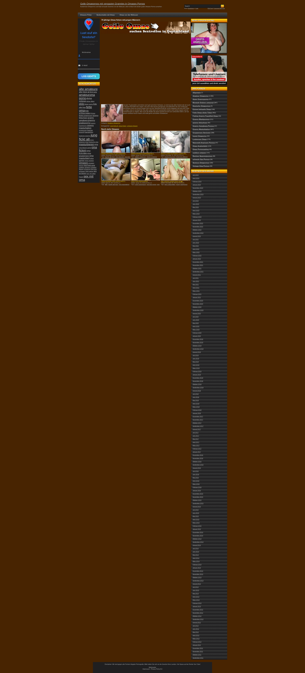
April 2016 (196, 481)
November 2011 (198, 651)
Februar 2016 (197, 487)
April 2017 (196, 442)
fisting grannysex (85, 116)
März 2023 (196, 214)
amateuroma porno (170, 157)
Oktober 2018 (197, 384)
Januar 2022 (197, 259)
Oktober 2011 (197, 655)
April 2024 (196, 178)
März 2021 (196, 291)
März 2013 (196, 600)
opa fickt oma (89, 165)
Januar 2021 (197, 297)
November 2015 (198, 497)
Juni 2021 (196, 281)
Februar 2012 (197, 642)
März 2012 (196, 638)
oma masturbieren (124, 184)
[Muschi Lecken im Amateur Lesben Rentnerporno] (175, 142)
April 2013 (196, 597)
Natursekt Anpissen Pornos (204, 143)
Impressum (146, 669)
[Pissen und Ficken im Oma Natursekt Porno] (115, 142)
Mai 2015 (196, 516)
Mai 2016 (196, 478)
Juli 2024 (196, 175)
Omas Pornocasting (201, 149)
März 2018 (196, 407)
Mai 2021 (196, 284)
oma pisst (127, 157)
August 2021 (197, 275)
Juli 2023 (196, 201)
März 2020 (196, 329)
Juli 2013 (196, 587)
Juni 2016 (196, 474)
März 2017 (196, 445)
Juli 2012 (196, 626)
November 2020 (198, 304)
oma (96, 144)
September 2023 (198, 194)
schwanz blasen (132, 126)
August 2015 (197, 507)
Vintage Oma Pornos (201, 166)
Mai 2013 (196, 593)
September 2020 (198, 310)
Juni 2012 (196, 629)
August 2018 (197, 391)
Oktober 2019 (197, 346)
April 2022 (196, 249)
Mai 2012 (196, 632)
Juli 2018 (196, 394)
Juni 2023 (196, 204)
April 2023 (196, 210)
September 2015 (198, 503)
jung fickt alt (114, 126)
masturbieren (86, 144)
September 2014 (198, 542)
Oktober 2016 (197, 461)
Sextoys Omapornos (201, 163)
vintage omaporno (152, 157)
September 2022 (198, 233)
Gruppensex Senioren (201, 133)
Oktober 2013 (197, 577)
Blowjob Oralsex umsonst (203, 103)
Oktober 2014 (197, 539)
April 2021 (196, 288)
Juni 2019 (196, 358)
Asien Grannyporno (201, 99)
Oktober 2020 (197, 307)
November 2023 (198, 188)
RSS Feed (210, 8)
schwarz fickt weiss (86, 171)
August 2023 (197, 198)
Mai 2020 (196, 323)
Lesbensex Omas (200, 139)
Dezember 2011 (198, 648)
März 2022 (196, 252)
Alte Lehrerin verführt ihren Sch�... (172, 181)
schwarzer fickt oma (90, 169)
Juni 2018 (196, 397)
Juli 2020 (196, 317)
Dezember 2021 (198, 262)
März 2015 (196, 523)
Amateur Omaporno (114, 123)
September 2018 (198, 387)
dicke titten (90, 101)
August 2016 (197, 468)
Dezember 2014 (198, 532)
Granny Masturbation (201, 129)
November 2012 (198, 613)
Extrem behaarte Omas (202, 109)
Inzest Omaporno (200, 136)
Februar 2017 (197, 449)
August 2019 (197, 352)
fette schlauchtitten (170, 184)
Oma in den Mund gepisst (139, 181)
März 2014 (196, 561)
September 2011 (198, 658)
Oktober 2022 (197, 230)
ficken (93, 113)
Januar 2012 (197, 645)
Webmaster (152, 667)
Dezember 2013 (198, 571)
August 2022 (197, 236)
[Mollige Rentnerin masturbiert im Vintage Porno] (145, 142)
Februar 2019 (197, 371)
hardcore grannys (84, 136)
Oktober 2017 (197, 423)
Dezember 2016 (198, 455)
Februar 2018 (197, 410)
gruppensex (83, 130)
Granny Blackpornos (201, 119)
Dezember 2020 (198, 301)
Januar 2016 (197, 490)
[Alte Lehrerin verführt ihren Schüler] (175, 169)
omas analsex (89, 161)
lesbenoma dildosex (182, 157)
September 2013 (198, 581)
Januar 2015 (197, 529)
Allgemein (197, 93)
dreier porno (89, 104)
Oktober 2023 (197, 191)
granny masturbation (86, 126)
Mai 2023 (196, 207)
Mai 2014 (196, 555)
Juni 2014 (196, 552)
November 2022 (198, 226)
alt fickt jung (92, 92)
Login (197, 8)
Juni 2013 (196, 590)
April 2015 (196, 519)
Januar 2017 (197, 452)
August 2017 (197, 429)
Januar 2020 (197, 336)
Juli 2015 (196, 510)
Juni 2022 (196, 243)
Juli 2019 (196, 355)
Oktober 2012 (197, 616)
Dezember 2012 (198, 610)
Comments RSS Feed (219, 8)
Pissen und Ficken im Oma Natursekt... (113, 153)
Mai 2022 (196, 246)
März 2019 (196, 368)
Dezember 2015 (198, 494)
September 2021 (198, 272)
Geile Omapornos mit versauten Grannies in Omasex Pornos (112, 3)
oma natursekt (120, 157)
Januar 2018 (197, 413)
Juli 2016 (196, 471)
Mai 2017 (196, 439)
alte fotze (83, 92)
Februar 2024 (197, 181)
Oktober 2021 (197, 268)
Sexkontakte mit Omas (106, 15)
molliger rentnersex (140, 157)
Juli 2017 (196, 432)
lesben (92, 140)
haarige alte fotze (110, 157)
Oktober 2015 (197, 500)
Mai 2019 (196, 362)
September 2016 (198, 465)
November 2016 (198, 458)
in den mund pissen (140, 184)
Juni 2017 (196, 436)
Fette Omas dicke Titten (202, 113)
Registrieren (191, 8)
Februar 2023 (197, 217)
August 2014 (197, 545)
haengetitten (89, 132)
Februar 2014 (197, 564)
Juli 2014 (196, 548)
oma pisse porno (151, 184)
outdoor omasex (84, 167)
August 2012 (197, 622)
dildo (106, 184)
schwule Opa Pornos (201, 159)
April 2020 (196, 326)
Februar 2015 (197, 526)
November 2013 (198, 574)
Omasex (83, 163)
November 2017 (198, 420)
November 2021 (198, 265)
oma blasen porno (85, 148)
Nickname (86, 52)
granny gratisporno (87, 121)
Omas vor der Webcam (129, 15)
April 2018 (196, 404)
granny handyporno (181, 184)
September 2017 (198, 426)
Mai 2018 (196, 400)
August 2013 (197, 584)
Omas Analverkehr (200, 146)
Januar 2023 (197, 220)
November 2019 (198, 342)
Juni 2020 (196, 320)
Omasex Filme (86, 15)
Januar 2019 (197, 375)
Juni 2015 (196, 513)
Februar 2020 (197, 333)
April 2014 (196, 558)
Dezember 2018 (198, 378)
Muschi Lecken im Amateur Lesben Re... (174, 153)
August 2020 (197, 313)
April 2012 (196, 635)
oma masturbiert (86, 157)
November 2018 (198, 381)
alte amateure (88, 89)
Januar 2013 (197, 606)
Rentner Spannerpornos (202, 156)
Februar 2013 (197, 603)
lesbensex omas (84, 142)
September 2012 (198, 619)
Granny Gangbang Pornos (203, 126)
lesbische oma (93, 142)
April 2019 (196, 365)
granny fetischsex (200, 123)
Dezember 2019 (198, 339)
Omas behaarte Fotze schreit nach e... (113, 181)
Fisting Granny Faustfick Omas (205, 116)
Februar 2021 (197, 294)
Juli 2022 (196, 239)
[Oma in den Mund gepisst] (145, 169)
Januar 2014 (197, 568)
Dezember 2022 (198, 223)
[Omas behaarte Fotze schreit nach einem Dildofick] (115, 169)
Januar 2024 (197, 185)
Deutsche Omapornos (201, 106)
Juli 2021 (196, 278)
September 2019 (198, 349)
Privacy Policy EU (156, 669)
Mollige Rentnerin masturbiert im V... (143, 153)
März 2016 (196, 484)
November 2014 (198, 535)
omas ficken (122, 126)
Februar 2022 (197, 255)
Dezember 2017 (198, 416)
